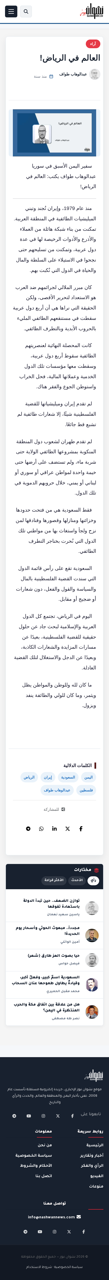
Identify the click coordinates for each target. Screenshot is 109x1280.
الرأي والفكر (92, 1166)
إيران (48, 777)
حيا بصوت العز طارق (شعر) (54, 956)
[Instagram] (43, 1116)
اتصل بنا (43, 1176)
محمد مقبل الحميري (63, 991)
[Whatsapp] (41, 827)
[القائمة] (11, 11)
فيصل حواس (69, 963)
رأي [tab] (93, 880)
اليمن (88, 777)
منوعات (96, 1187)
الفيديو (96, 1176)
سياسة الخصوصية (33, 1156)
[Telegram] (28, 827)
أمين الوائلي (70, 942)
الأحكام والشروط (36, 1166)
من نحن (45, 1145)
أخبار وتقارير (91, 1156)
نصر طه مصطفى (66, 1018)
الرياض (29, 777)
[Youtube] (28, 1116)
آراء (93, 44)
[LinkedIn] (54, 827)
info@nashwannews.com (51, 1218)
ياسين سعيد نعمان (63, 914)
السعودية (68, 777)
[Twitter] (67, 827)
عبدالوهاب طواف (73, 74)
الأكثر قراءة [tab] (53, 880)
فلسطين (86, 790)
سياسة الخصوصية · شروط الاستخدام (54, 1267)
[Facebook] (80, 827)
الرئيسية (94, 1145)
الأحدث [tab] (77, 880)
